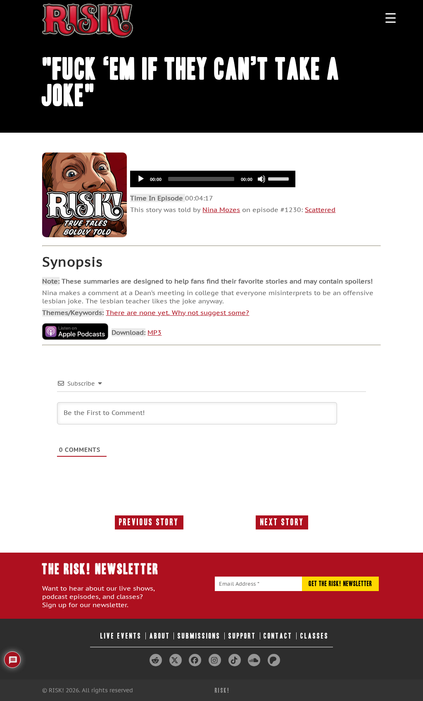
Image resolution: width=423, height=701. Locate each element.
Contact (278, 635)
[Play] (141, 179)
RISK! (222, 690)
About (160, 635)
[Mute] (261, 179)
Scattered (320, 209)
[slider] (279, 178)
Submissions (199, 635)
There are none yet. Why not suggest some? (177, 312)
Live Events (121, 635)
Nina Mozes (221, 209)
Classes (314, 635)
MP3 (154, 332)
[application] (212, 179)
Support (242, 635)
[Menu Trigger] (390, 17)
